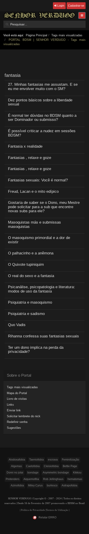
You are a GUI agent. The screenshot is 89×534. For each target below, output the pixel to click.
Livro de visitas (17, 398)
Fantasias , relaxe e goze (29, 158)
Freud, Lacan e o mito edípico (33, 191)
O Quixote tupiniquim (26, 264)
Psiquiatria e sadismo (26, 314)
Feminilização (70, 459)
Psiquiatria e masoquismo (30, 302)
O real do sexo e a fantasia (31, 276)
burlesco (52, 485)
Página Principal (36, 35)
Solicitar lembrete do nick (23, 416)
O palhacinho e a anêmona (30, 253)
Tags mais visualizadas (66, 35)
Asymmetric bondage (56, 472)
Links (10, 404)
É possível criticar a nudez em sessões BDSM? (42, 133)
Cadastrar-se (76, 5)
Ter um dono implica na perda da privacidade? (35, 349)
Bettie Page (70, 466)
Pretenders (12, 479)
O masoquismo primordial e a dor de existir (39, 240)
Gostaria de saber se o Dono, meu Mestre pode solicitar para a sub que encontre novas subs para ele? (44, 206)
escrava (53, 459)
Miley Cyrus (35, 485)
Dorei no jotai (15, 472)
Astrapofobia (69, 485)
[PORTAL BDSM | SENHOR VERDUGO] (39, 15)
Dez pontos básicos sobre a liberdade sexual (40, 102)
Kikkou (77, 472)
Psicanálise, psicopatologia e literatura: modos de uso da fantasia (41, 289)
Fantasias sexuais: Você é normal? (38, 180)
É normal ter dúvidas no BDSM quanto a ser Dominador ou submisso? (42, 117)
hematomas (75, 479)
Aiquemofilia (31, 479)
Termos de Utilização (57, 510)
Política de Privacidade (33, 510)
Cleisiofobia (51, 466)
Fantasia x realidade (25, 146)
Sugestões (14, 427)
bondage (33, 472)
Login (60, 5)
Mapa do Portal (17, 393)
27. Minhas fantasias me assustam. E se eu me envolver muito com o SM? (43, 86)
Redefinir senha (17, 422)
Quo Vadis (17, 325)
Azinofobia (17, 485)
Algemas (16, 466)
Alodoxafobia (17, 459)
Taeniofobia (36, 459)
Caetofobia (33, 466)
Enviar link (14, 410)
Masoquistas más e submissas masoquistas (34, 224)
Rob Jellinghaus (53, 479)
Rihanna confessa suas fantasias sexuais (43, 336)
